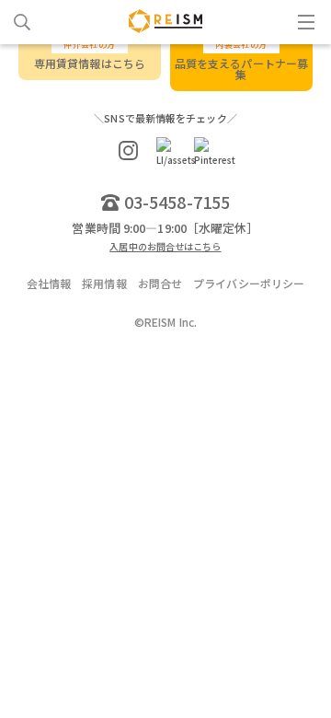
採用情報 (104, 283)
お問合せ (160, 283)
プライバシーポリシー (248, 283)
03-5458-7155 (177, 202)
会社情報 (49, 283)
